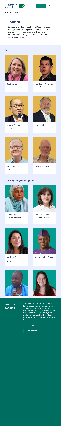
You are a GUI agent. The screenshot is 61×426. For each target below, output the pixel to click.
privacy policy (48, 317)
